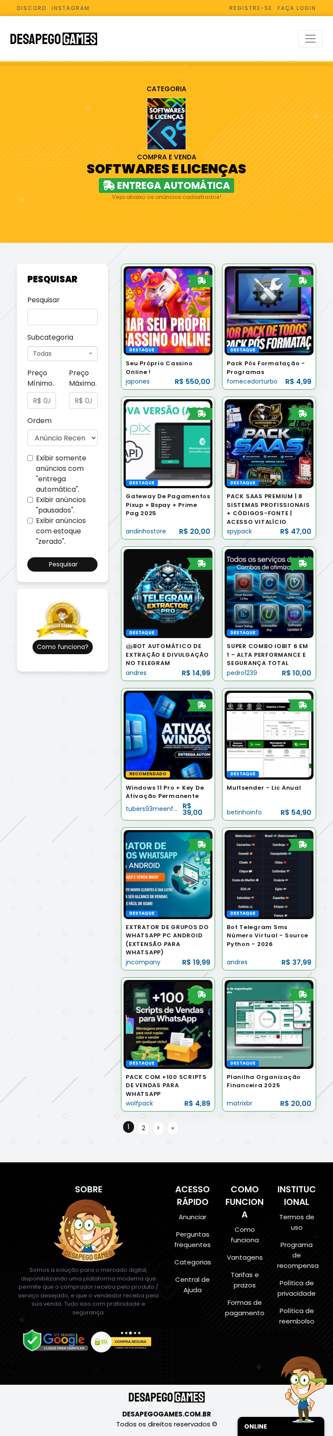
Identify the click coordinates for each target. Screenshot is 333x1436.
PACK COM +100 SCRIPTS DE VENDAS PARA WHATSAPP (166, 1085)
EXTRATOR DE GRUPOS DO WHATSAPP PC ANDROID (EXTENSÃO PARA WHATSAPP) (167, 940)
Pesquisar (43, 300)
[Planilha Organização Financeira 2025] (269, 1024)
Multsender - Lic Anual (264, 788)
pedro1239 (242, 672)
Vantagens (245, 1257)
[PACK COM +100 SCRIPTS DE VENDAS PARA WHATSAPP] (168, 1024)
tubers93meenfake (155, 808)
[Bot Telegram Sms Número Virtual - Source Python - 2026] (269, 874)
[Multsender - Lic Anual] (269, 735)
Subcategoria (50, 337)
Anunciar (192, 1216)
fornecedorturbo (252, 381)
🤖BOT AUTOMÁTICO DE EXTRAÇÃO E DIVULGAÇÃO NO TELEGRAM (167, 654)
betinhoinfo (244, 812)
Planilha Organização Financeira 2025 (264, 1081)
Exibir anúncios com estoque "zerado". (61, 531)
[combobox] (62, 353)
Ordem (39, 421)
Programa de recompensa (298, 1255)
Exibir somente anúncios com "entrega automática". (61, 473)
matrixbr (239, 1103)
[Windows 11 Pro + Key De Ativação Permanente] (168, 735)
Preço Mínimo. (40, 378)
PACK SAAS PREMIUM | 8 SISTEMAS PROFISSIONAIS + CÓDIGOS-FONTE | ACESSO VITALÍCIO (268, 509)
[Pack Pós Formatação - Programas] (269, 310)
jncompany (143, 962)
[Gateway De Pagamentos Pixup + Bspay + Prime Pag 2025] (168, 443)
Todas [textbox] (42, 353)
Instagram (71, 8)
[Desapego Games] (59, 39)
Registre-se (250, 8)
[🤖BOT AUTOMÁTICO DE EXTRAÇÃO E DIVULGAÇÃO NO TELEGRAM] (168, 593)
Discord (31, 8)
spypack (239, 531)
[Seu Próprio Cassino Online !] (168, 310)
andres (136, 672)
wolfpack (139, 1103)
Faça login (297, 8)
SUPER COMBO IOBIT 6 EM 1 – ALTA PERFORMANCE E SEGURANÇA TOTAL (267, 654)
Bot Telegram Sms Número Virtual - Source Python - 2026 (267, 935)
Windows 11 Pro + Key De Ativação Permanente (165, 792)
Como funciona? (62, 646)
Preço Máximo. (83, 378)
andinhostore (146, 531)
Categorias (192, 1262)
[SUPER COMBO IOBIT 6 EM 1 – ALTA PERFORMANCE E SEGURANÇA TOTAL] (269, 593)
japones (138, 381)
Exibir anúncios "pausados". (61, 505)
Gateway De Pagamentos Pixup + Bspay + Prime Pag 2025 (168, 504)
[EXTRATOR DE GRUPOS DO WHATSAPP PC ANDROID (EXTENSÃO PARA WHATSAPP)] (168, 874)
